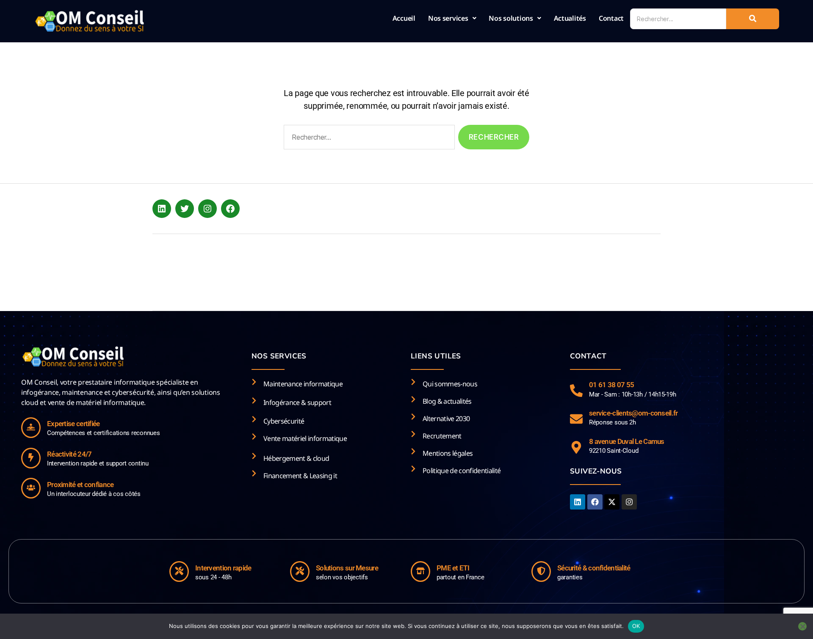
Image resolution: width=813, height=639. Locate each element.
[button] (452, 18)
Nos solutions (511, 18)
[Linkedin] (577, 502)
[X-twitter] (611, 502)
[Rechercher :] (367, 139)
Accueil (404, 18)
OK (636, 625)
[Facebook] (230, 208)
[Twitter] (184, 208)
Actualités (570, 18)
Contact (611, 18)
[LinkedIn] (161, 208)
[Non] (802, 626)
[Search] (752, 18)
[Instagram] (207, 208)
